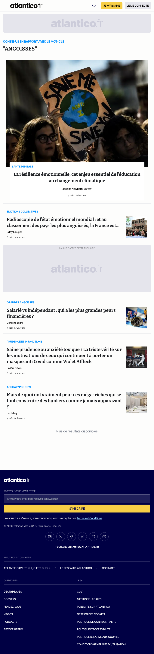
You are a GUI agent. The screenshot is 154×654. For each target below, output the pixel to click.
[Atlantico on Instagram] (93, 536)
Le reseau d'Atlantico (76, 568)
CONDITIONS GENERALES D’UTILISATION (101, 644)
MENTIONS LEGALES (89, 599)
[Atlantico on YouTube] (104, 536)
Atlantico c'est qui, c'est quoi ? (27, 568)
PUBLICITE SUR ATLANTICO (93, 606)
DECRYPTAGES (13, 591)
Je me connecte (138, 5)
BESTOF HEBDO (13, 629)
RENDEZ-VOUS (12, 606)
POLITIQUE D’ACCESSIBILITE (93, 629)
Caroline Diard (15, 322)
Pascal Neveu (14, 367)
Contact (108, 568)
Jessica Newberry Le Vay (77, 188)
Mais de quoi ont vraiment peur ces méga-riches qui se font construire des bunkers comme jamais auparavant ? (64, 400)
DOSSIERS (10, 599)
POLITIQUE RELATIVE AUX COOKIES (98, 636)
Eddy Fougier (14, 231)
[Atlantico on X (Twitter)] (60, 536)
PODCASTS (10, 621)
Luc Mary (12, 413)
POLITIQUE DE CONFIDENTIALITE (96, 621)
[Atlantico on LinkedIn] (82, 536)
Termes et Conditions (89, 518)
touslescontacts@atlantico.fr (77, 546)
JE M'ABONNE (111, 5)
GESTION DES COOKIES (91, 614)
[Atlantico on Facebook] (71, 536)
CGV (79, 591)
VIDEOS (8, 614)
